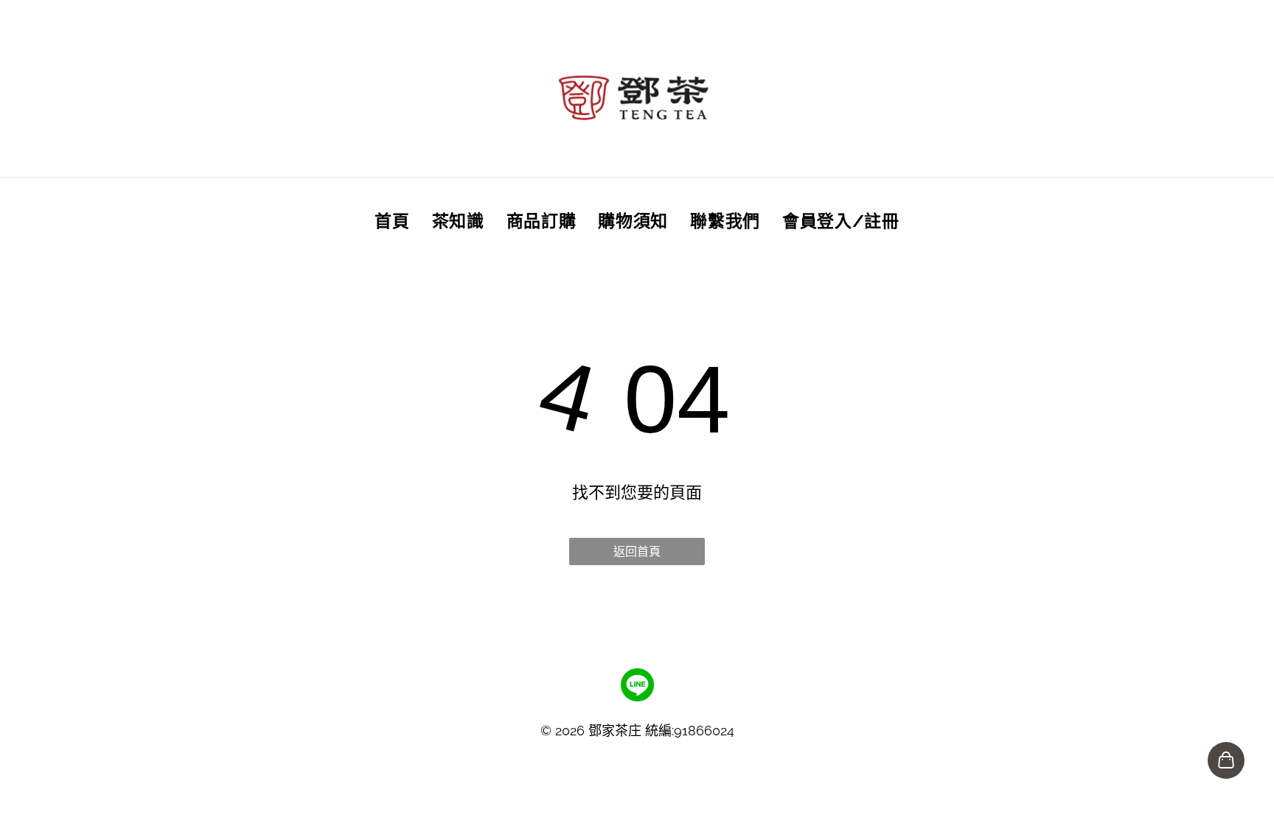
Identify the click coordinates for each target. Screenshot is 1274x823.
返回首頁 (637, 551)
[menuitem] (391, 220)
